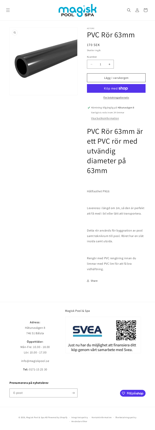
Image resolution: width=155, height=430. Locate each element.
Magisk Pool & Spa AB (37, 417)
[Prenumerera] (73, 393)
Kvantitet (92, 56)
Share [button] (94, 280)
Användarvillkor (79, 421)
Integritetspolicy (79, 417)
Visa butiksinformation (105, 118)
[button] (8, 10)
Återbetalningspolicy (125, 417)
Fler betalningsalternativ (116, 97)
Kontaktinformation (102, 417)
